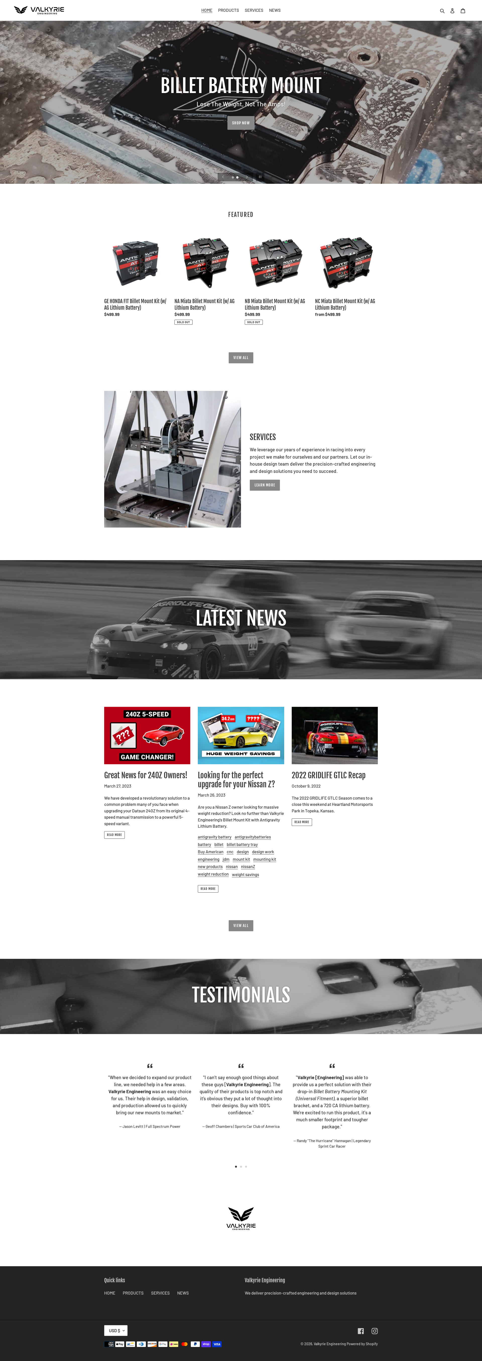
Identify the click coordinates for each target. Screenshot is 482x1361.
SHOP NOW (241, 123)
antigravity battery (214, 836)
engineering (208, 859)
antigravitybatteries (253, 836)
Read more (114, 835)
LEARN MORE (265, 485)
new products (210, 866)
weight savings (245, 874)
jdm (226, 859)
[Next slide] (247, 177)
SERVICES (160, 1292)
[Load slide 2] (237, 177)
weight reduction (213, 873)
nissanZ (248, 866)
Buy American (210, 851)
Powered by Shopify (362, 1344)
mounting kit (264, 859)
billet (218, 844)
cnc (230, 851)
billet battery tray (242, 844)
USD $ (114, 1330)
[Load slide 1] (233, 177)
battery (204, 844)
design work (263, 851)
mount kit (241, 859)
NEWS (183, 1292)
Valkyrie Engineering (330, 1344)
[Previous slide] (223, 177)
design (243, 851)
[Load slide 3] (246, 1166)
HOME (109, 1292)
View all (241, 357)
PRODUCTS (133, 1292)
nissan (232, 866)
